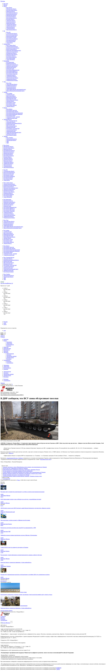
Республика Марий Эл (11, 71)
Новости (11, 453)
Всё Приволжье (10, 62)
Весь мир (5, 3)
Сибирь (5, 92)
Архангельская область (12, 46)
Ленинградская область (12, 51)
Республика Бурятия (11, 135)
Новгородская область (11, 54)
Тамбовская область (11, 25)
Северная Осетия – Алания (13, 116)
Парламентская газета (45, 459)
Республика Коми (10, 58)
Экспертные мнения (11, 356)
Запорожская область (11, 139)
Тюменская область (11, 88)
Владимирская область (12, 12)
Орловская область (11, 21)
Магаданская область (11, 126)
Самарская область (11, 75)
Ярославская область (11, 29)
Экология (5, 351)
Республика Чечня (10, 115)
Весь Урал (8, 83)
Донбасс (5, 136)
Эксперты (5, 352)
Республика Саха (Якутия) (12, 128)
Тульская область (10, 28)
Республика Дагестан (11, 110)
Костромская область (11, 18)
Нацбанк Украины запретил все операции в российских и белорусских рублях (22, 473)
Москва (5, 5)
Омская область (10, 101)
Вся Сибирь (9, 93)
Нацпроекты (6, 349)
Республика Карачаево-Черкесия (14, 114)
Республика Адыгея (11, 37)
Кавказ (5, 107)
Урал (4, 81)
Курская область (10, 19)
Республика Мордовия (11, 72)
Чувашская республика (12, 80)
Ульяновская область (11, 79)
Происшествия (7, 348)
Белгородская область (11, 10)
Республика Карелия (11, 57)
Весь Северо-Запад (11, 45)
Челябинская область (11, 85)
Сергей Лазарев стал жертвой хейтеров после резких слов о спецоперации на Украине (24, 472)
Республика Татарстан (11, 73)
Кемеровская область (11, 97)
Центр (5, 6)
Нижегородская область (12, 64)
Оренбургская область (11, 66)
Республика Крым (10, 41)
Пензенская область (11, 67)
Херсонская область (11, 140)
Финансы (8, 345)
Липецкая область (10, 20)
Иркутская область (11, 96)
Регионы (3, 1)
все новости (3, 581)
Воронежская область (11, 14)
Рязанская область (10, 23)
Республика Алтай (11, 102)
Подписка (8, 361)
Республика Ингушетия (12, 111)
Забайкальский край (11, 133)
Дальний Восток (7, 119)
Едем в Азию (23, 592)
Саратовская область (11, 76)
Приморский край (10, 127)
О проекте (3, 616)
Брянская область (10, 11)
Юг (4, 31)
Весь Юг (8, 32)
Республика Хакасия (11, 105)
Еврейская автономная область (14, 123)
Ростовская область (11, 40)
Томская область (10, 106)
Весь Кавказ (9, 109)
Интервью (8, 358)
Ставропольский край (11, 118)
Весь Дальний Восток (11, 120)
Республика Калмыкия (12, 38)
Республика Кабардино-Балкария (14, 113)
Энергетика (9, 343)
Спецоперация (6, 478)
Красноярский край (11, 98)
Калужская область (11, 16)
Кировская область (11, 63)
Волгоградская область (12, 34)
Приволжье (6, 60)
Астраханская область (11, 33)
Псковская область (11, 55)
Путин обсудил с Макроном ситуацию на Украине (15, 468)
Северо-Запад (6, 44)
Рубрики (3, 337)
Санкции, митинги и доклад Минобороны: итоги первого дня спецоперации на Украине (25, 467)
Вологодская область (11, 49)
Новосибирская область (12, 100)
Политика (5, 339)
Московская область (11, 8)
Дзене (18, 480)
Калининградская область (12, 47)
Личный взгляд (10, 357)
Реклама (5, 321)
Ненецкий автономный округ (13, 50)
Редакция (3, 619)
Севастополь (9, 42)
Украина (3, 383)
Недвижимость (10, 344)
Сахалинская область (11, 129)
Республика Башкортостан (12, 70)
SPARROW (58, 667)
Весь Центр (9, 7)
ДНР (7, 142)
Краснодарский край (11, 36)
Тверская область (10, 27)
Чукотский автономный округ (13, 132)
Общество (5, 347)
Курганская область (11, 87)
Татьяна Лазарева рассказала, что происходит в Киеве (16, 474)
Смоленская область (11, 24)
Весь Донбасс (9, 137)
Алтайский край (10, 94)
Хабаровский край (11, 131)
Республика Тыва (10, 103)
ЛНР (7, 141)
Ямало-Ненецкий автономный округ (15, 90)
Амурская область (10, 122)
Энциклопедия (10, 353)
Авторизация (4, 620)
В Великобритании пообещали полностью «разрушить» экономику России (21, 469)
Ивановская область (11, 15)
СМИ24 (58, 669)
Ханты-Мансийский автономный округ (16, 89)
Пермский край (10, 68)
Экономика (9, 342)
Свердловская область (11, 84)
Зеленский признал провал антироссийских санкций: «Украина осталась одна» (22, 476)
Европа (10, 524)
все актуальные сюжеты (6, 610)
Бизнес (5, 340)
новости (3, 335)
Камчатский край (10, 124)
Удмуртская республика (12, 77)
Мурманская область (11, 53)
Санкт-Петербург (10, 59)
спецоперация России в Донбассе (14, 458)
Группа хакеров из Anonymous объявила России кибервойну (18, 471)
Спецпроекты (6, 360)
